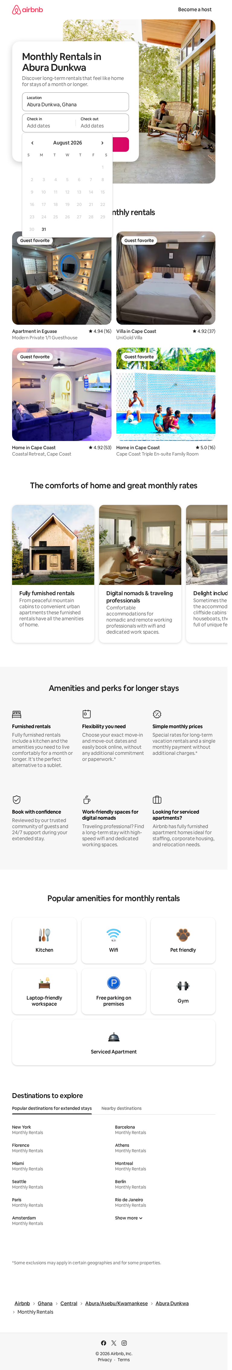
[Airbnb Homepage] (27, 9)
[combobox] (75, 104)
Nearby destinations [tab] (122, 1108)
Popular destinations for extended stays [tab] (52, 1108)
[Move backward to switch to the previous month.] (32, 143)
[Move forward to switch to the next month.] (102, 143)
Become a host (195, 9)
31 (44, 229)
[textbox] (49, 125)
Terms (124, 1359)
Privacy (105, 1359)
